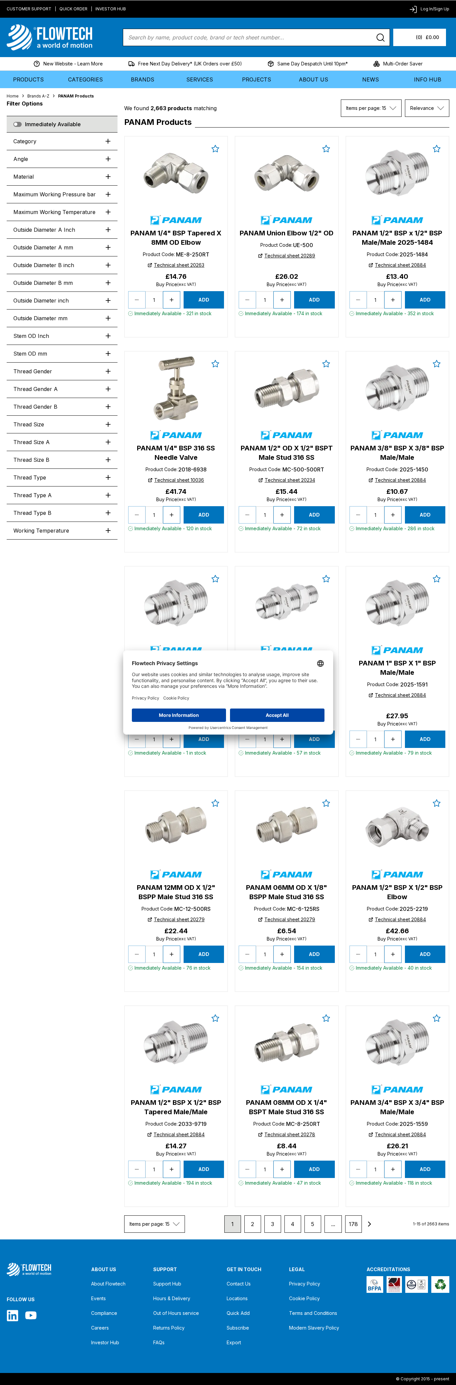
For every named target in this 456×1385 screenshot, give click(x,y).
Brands (142, 79)
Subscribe (238, 1328)
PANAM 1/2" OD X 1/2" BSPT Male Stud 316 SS (287, 452)
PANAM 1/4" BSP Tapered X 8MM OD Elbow (176, 237)
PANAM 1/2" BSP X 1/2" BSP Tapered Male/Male (176, 1107)
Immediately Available (53, 124)
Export (234, 1342)
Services (199, 79)
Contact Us (239, 1284)
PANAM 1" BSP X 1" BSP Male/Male (397, 667)
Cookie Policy (304, 1298)
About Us (313, 79)
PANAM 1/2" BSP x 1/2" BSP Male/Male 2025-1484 (397, 237)
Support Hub (167, 1284)
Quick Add (238, 1313)
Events (98, 1298)
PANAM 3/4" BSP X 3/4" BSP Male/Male (397, 1107)
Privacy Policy (304, 1284)
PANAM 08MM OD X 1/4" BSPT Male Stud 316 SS (286, 1107)
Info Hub (427, 79)
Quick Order (73, 8)
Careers (100, 1328)
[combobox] (371, 108)
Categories (85, 79)
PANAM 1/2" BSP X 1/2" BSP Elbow (397, 892)
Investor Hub (110, 8)
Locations (237, 1298)
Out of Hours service (176, 1313)
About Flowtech (108, 1284)
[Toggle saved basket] (215, 149)
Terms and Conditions (313, 1313)
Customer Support (29, 8)
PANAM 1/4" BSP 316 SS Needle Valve (176, 452)
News (370, 79)
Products (28, 79)
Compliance (104, 1313)
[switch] (17, 124)
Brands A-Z (38, 95)
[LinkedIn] (12, 1315)
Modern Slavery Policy (314, 1328)
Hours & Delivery (171, 1298)
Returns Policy (169, 1328)
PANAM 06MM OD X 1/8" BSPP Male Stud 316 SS (286, 892)
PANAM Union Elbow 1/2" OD (286, 233)
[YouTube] (31, 1315)
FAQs (159, 1342)
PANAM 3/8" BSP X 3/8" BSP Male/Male (397, 452)
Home (13, 95)
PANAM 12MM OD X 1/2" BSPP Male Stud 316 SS (176, 892)
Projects (256, 79)
